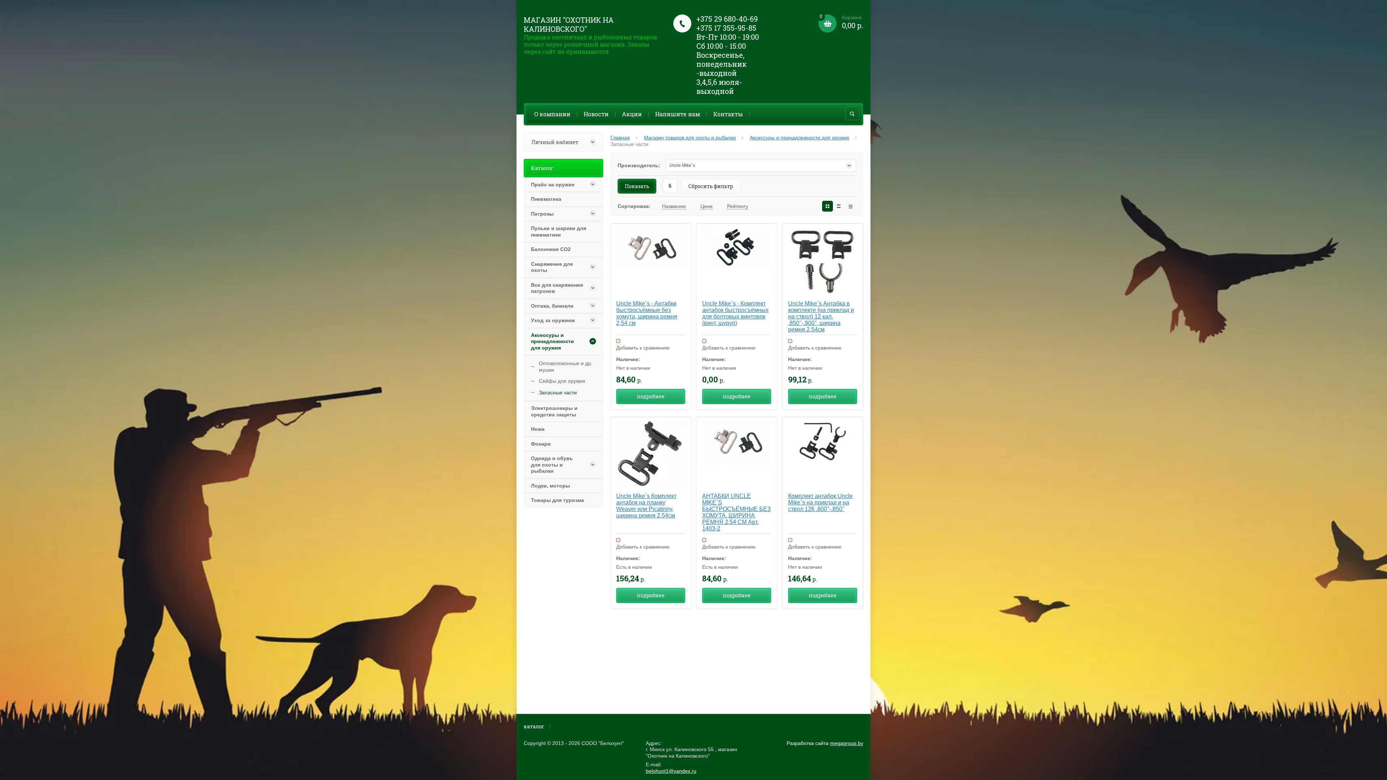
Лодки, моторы (550, 486)
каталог (534, 726)
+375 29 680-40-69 (727, 18)
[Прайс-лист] (850, 206)
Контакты (728, 114)
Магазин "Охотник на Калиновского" (569, 24)
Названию (674, 206)
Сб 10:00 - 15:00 (721, 46)
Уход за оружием (553, 320)
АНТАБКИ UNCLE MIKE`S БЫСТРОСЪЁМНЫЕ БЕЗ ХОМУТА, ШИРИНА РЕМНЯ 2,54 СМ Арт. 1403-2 (736, 512)
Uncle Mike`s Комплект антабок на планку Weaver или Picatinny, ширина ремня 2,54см (646, 506)
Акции (632, 114)
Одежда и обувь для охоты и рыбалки (552, 464)
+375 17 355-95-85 (726, 27)
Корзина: (841, 22)
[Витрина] (827, 206)
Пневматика (546, 199)
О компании (552, 114)
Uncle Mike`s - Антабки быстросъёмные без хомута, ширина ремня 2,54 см (646, 313)
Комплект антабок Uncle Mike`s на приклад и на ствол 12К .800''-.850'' (820, 502)
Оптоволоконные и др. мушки (565, 366)
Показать (637, 186)
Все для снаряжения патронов (557, 288)
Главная (620, 137)
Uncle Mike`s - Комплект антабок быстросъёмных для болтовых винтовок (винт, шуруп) (735, 313)
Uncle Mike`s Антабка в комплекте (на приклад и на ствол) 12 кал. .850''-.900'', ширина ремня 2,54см (821, 316)
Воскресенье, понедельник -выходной (721, 64)
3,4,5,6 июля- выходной (719, 86)
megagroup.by (846, 743)
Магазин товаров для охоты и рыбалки (690, 137)
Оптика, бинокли (552, 306)
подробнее (651, 396)
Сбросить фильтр (710, 186)
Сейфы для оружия (562, 381)
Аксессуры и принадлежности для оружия (799, 137)
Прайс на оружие (553, 184)
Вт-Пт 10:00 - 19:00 (727, 37)
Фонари (541, 444)
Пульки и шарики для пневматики (558, 231)
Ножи (538, 429)
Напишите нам (677, 114)
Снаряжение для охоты (552, 267)
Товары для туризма (557, 500)
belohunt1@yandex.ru (671, 771)
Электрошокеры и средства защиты (554, 411)
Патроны (542, 214)
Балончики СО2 (551, 249)
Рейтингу (737, 206)
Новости (596, 114)
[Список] (839, 206)
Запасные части (558, 392)
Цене (706, 206)
